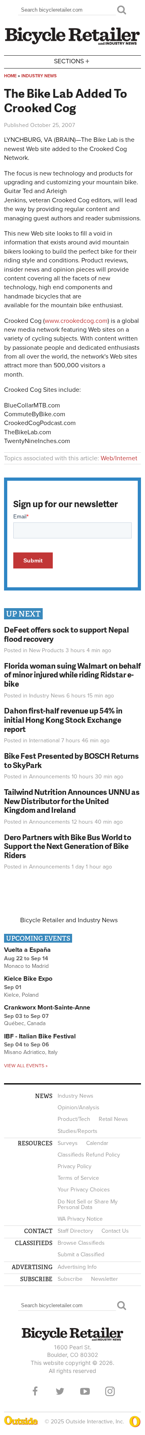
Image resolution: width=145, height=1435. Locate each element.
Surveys (68, 1143)
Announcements (49, 776)
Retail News (113, 1119)
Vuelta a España (27, 950)
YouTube (85, 1391)
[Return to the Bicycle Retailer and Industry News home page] (72, 44)
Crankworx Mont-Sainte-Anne (47, 1008)
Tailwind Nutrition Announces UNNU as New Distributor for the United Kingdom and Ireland (72, 801)
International (44, 740)
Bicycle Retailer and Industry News (69, 920)
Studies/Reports (77, 1131)
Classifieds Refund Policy (89, 1154)
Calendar (97, 1143)
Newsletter (104, 1279)
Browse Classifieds (81, 1243)
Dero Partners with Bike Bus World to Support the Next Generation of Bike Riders (67, 846)
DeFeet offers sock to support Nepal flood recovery (66, 634)
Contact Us (115, 1230)
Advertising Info (77, 1267)
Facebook (35, 1391)
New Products (46, 650)
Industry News (39, 76)
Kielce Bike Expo (28, 979)
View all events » (26, 1065)
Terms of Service (78, 1178)
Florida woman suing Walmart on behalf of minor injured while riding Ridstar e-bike (72, 674)
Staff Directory (75, 1230)
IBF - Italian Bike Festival (40, 1036)
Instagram (110, 1391)
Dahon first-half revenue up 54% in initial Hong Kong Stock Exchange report (63, 719)
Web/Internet (119, 458)
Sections (71, 60)
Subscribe (70, 1279)
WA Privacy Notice (80, 1218)
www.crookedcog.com (76, 321)
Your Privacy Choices (84, 1189)
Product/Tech (74, 1119)
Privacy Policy (74, 1166)
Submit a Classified (81, 1254)
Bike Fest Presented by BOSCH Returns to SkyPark (71, 760)
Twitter (60, 1391)
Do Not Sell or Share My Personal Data (88, 1204)
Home (10, 76)
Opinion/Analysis (78, 1107)
